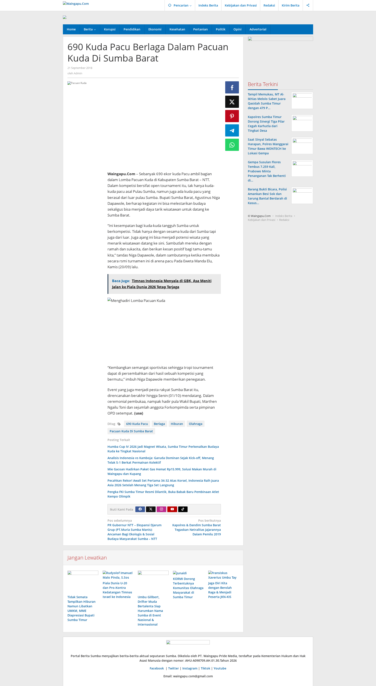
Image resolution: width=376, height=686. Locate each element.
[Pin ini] (232, 116)
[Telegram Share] (232, 130)
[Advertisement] (85, 236)
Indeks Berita (283, 216)
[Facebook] (140, 509)
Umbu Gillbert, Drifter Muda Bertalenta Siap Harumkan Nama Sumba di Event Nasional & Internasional (150, 610)
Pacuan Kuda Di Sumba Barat (131, 431)
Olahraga (195, 424)
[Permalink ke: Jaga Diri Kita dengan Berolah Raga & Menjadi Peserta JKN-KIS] (223, 575)
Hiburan (177, 424)
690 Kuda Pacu (137, 424)
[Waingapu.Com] (76, 3)
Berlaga (159, 424)
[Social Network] (308, 5)
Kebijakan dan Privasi (261, 220)
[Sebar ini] (232, 87)
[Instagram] (161, 509)
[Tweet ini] (232, 102)
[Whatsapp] (232, 145)
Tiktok (205, 668)
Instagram (189, 668)
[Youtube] (172, 509)
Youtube (220, 668)
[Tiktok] (182, 509)
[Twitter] (151, 509)
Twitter (173, 668)
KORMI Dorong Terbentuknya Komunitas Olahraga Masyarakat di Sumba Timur (188, 588)
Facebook (157, 668)
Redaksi (284, 220)
